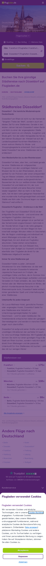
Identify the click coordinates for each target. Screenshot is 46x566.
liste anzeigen (31, 527)
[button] (23, 562)
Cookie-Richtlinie (36, 512)
